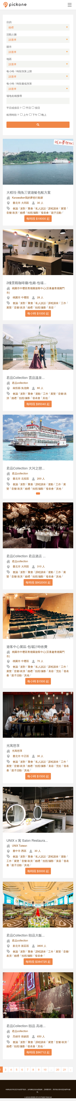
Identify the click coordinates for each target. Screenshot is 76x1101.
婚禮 (22, 212)
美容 (51, 307)
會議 (15, 208)
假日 (37, 107)
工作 (63, 303)
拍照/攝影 (33, 212)
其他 (45, 398)
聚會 (30, 208)
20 (57, 1069)
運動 (38, 393)
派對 (22, 208)
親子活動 (56, 212)
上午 (25, 114)
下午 (34, 114)
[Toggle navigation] (69, 5)
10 (45, 1069)
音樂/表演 (12, 212)
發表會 (45, 212)
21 (64, 1069)
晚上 (43, 114)
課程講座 (53, 208)
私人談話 (40, 208)
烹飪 (58, 671)
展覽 (63, 208)
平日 (28, 107)
